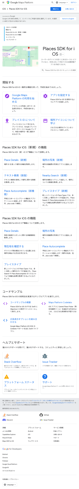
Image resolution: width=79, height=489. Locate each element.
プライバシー (14, 479)
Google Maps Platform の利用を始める (23, 98)
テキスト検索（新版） (16, 175)
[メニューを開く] (3, 2)
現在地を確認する (14, 246)
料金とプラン (57, 431)
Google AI (5, 467)
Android (30, 431)
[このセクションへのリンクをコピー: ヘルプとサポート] (28, 343)
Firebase (5, 461)
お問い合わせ (69, 9)
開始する (56, 9)
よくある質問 (6, 431)
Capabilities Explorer (9, 434)
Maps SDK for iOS (8, 441)
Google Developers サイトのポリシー (63, 403)
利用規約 (56, 441)
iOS (4, 9)
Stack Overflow (12, 361)
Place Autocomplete (53, 246)
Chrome (5, 457)
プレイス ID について (23, 120)
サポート (47, 382)
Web (29, 438)
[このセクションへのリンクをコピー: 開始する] (17, 82)
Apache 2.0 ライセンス (23, 403)
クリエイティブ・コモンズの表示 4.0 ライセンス (46, 400)
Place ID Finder (7, 438)
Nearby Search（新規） (55, 175)
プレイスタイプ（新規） (55, 191)
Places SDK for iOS (18, 9)
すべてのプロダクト (8, 471)
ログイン (74, 2)
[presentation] (39, 82)
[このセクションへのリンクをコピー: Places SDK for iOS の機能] (39, 218)
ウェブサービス (33, 441)
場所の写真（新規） (53, 160)
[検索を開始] (52, 2)
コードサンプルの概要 (20, 302)
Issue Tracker (50, 361)
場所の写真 (48, 231)
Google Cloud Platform (9, 464)
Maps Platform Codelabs (60, 302)
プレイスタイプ (12, 264)
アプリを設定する (60, 95)
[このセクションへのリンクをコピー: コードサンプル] (25, 292)
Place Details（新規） (16, 160)
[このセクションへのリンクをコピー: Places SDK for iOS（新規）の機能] (49, 147)
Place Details (11, 231)
